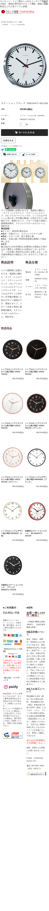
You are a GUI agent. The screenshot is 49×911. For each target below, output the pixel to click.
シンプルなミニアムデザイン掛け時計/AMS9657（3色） (12, 533)
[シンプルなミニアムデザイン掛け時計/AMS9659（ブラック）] (36, 457)
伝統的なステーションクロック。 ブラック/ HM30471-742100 (12, 587)
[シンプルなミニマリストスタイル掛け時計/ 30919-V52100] (12, 403)
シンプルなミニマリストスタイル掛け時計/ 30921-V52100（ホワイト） (12, 479)
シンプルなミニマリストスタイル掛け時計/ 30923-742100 (12, 371)
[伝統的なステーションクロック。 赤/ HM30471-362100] (36, 511)
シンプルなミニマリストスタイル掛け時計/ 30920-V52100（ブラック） (36, 425)
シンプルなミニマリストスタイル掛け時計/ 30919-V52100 (12, 425)
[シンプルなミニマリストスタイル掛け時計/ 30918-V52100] (36, 350)
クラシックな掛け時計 (18, 24)
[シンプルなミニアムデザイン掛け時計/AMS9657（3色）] (12, 511)
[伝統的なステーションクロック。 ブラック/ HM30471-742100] (12, 565)
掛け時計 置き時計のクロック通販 (11, 22)
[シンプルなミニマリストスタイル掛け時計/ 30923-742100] (12, 350)
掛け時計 (5, 24)
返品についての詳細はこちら (13, 146)
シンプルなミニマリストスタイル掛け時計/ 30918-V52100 (36, 371)
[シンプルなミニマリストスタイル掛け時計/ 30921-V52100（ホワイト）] (12, 457)
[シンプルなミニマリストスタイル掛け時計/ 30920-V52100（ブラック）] (36, 403)
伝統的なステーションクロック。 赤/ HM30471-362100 (36, 533)
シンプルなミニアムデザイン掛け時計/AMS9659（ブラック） (36, 479)
